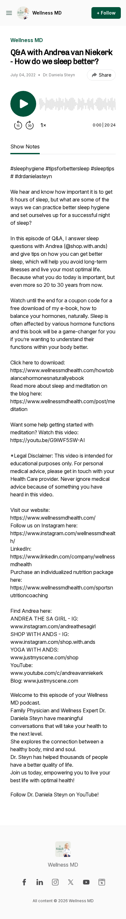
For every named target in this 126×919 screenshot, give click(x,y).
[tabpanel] (63, 485)
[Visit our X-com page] (71, 882)
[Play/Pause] (23, 104)
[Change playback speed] (43, 125)
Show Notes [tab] (25, 146)
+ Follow (106, 13)
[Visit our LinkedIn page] (40, 882)
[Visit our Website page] (102, 882)
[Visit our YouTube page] (86, 882)
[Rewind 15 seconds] (18, 125)
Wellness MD (47, 13)
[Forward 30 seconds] (29, 125)
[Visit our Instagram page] (55, 882)
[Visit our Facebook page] (24, 882)
